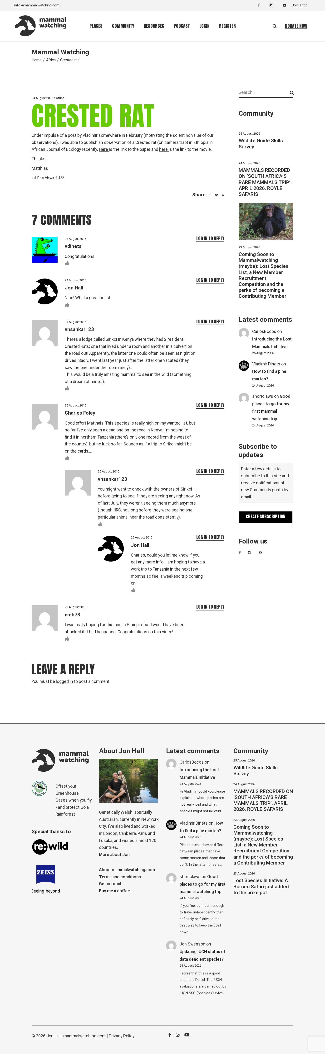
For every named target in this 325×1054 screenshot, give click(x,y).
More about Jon (114, 855)
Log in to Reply (210, 238)
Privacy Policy (121, 1036)
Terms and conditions (120, 877)
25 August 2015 (75, 405)
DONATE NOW (296, 26)
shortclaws (262, 396)
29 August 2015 (141, 537)
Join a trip (299, 5)
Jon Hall (74, 288)
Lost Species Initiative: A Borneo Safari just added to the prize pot (261, 886)
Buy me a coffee (114, 891)
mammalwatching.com (84, 1036)
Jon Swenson (192, 944)
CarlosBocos (264, 332)
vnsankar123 (79, 329)
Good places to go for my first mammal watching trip (203, 884)
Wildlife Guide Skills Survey (261, 143)
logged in (64, 682)
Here (104, 149)
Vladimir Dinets (266, 364)
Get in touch (111, 884)
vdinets (73, 246)
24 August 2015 (42, 98)
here (164, 149)
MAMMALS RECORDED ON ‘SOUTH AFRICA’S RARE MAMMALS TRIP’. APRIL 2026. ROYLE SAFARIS (265, 182)
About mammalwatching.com (127, 870)
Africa (51, 60)
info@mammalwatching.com (36, 5)
